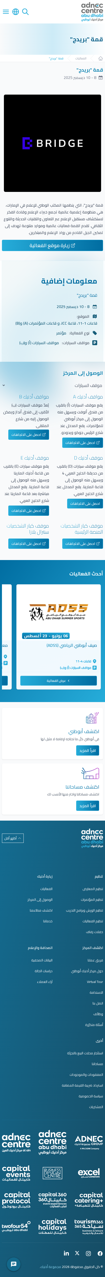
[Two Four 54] (16, 1226)
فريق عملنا (95, 960)
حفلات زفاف (94, 932)
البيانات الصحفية (41, 960)
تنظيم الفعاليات (93, 921)
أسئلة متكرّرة (94, 1025)
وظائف (98, 1014)
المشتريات (96, 1107)
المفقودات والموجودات (86, 1074)
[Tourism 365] (88, 1226)
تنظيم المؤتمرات (92, 899)
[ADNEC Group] (88, 1142)
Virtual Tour (95, 982)
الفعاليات (80, 58)
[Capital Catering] (88, 1200)
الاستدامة (96, 992)
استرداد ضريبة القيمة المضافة (82, 1085)
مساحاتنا (97, 1064)
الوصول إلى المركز (40, 899)
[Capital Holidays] (52, 1226)
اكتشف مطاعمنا (41, 910)
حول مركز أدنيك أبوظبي (87, 971)
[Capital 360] (52, 1200)
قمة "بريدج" (56, 58)
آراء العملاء (44, 982)
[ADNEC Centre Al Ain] (16, 1142)
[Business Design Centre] (52, 1173)
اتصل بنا (98, 1003)
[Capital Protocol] (16, 1200)
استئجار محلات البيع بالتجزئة (85, 1053)
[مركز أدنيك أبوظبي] (92, 838)
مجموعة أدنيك (51, 1267)
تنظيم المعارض (93, 889)
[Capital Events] (16, 1173)
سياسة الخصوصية (91, 1096)
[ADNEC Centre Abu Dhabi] (52, 1142)
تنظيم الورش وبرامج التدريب (84, 910)
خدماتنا (47, 921)
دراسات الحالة (43, 971)
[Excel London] (88, 1173)
